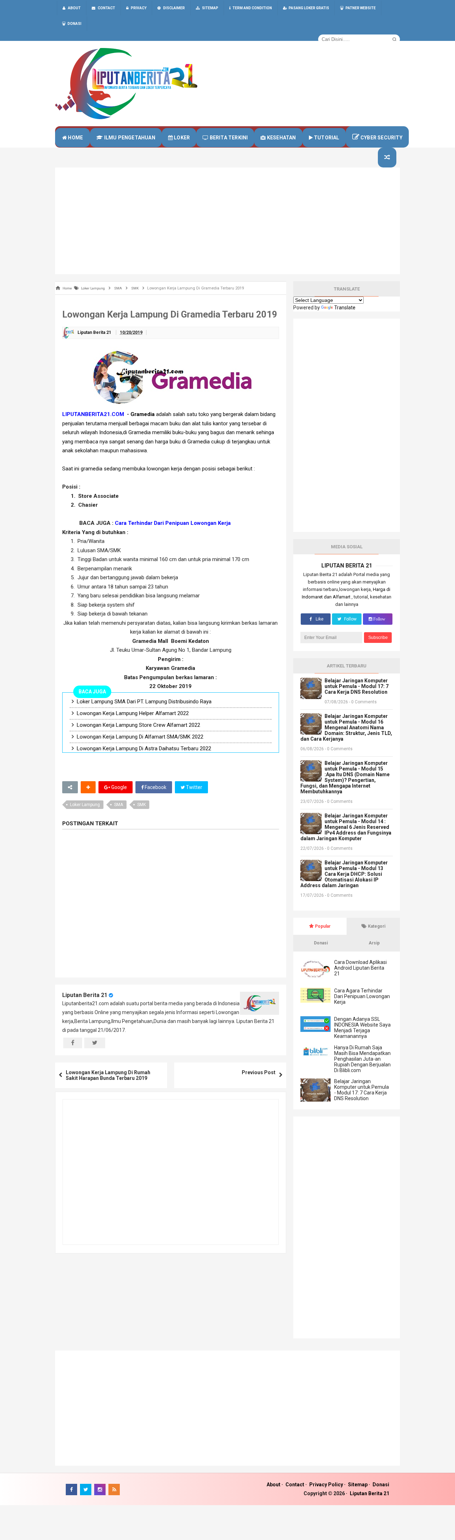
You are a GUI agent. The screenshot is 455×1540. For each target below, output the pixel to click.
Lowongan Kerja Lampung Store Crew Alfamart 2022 (138, 725)
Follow (350, 619)
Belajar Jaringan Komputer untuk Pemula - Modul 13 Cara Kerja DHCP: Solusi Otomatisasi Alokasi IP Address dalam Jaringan (344, 874)
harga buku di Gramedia (182, 441)
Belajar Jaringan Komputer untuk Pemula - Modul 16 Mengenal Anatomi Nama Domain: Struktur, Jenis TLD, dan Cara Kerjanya (346, 727)
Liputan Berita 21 (84, 995)
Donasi (381, 1484)
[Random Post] (387, 157)
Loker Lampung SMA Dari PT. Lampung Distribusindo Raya (144, 701)
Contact (294, 1484)
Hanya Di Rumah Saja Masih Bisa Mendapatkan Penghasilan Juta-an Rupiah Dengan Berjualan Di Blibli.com (362, 1059)
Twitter (193, 787)
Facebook (155, 787)
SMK (141, 804)
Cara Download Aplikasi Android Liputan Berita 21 (360, 967)
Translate (344, 307)
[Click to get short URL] (70, 787)
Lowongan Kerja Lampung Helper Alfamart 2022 (133, 713)
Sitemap (358, 1484)
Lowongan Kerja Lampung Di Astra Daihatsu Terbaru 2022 (144, 748)
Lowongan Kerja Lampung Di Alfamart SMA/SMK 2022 (140, 737)
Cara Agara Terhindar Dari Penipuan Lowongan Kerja (362, 996)
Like (319, 619)
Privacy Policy (326, 1484)
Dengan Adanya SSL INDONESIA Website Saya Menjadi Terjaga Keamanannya (362, 1027)
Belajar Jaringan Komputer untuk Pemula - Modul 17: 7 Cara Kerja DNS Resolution (357, 686)
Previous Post (258, 1072)
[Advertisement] (227, 221)
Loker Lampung (85, 804)
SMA (118, 804)
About (273, 1484)
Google (118, 787)
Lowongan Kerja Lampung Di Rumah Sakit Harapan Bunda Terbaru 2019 (108, 1075)
